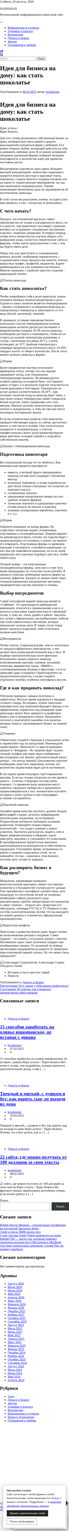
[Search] (1, 54)
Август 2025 (16, 1325)
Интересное (15, 34)
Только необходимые (22, 1521)
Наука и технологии (21, 1417)
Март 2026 (14, 1300)
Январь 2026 (16, 1307)
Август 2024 (16, 1366)
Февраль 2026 (17, 1304)
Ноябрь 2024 (16, 1356)
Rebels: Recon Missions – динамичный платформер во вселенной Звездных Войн (33, 1226)
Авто (11, 1396)
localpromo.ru (8, 8)
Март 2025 (14, 1342)
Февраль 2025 (17, 1345)
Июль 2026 (15, 1287)
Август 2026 (16, 1283)
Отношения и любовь (22, 45)
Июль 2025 (15, 1328)
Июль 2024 (15, 1369)
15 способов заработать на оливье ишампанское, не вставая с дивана (27, 1032)
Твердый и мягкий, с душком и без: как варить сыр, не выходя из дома (32, 1098)
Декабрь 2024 (16, 1352)
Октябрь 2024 (16, 1359)
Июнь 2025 (15, 1331)
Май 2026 (14, 1294)
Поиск (4, 1200)
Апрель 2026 (16, 1297)
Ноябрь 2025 (16, 1314)
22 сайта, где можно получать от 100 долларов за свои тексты (33, 1159)
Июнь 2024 (15, 1373)
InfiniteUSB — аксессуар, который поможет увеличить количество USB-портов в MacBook (30, 1240)
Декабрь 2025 (16, 1311)
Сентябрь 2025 (17, 1321)
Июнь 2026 (15, 1290)
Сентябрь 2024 (17, 1362)
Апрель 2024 (16, 1380)
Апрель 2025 (16, 1338)
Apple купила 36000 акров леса (20, 1232)
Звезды (12, 41)
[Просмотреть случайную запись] (1, 51)
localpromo (52, 91)
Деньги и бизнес (18, 38)
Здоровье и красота (20, 31)
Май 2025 (14, 1335)
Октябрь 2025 (16, 1318)
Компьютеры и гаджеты (23, 27)
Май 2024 (14, 1376)
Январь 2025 (16, 1349)
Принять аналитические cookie (27, 1513)
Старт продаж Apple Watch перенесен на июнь (30, 1235)
